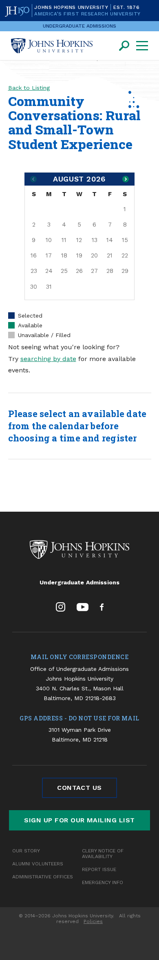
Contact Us (79, 787)
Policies (93, 921)
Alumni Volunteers (37, 864)
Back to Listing (29, 87)
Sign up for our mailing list (79, 820)
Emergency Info (102, 882)
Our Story (26, 851)
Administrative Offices (42, 877)
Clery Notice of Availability (103, 853)
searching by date (48, 359)
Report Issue (99, 869)
